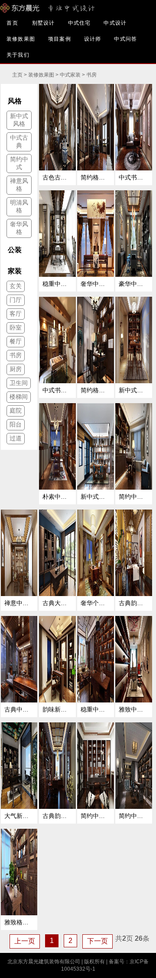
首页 (12, 23)
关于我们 (17, 55)
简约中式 (19, 163)
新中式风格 (19, 119)
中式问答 (125, 39)
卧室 (16, 327)
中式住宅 (79, 23)
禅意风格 (19, 184)
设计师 (92, 39)
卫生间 (19, 382)
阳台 (16, 424)
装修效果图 (20, 39)
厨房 (16, 369)
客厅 (16, 313)
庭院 (16, 410)
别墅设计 (43, 23)
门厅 (16, 299)
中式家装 (70, 75)
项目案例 (59, 39)
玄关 (16, 285)
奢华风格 (19, 228)
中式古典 (19, 141)
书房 (91, 75)
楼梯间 (19, 396)
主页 (17, 75)
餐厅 (16, 341)
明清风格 (19, 206)
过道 (16, 438)
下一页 (97, 941)
